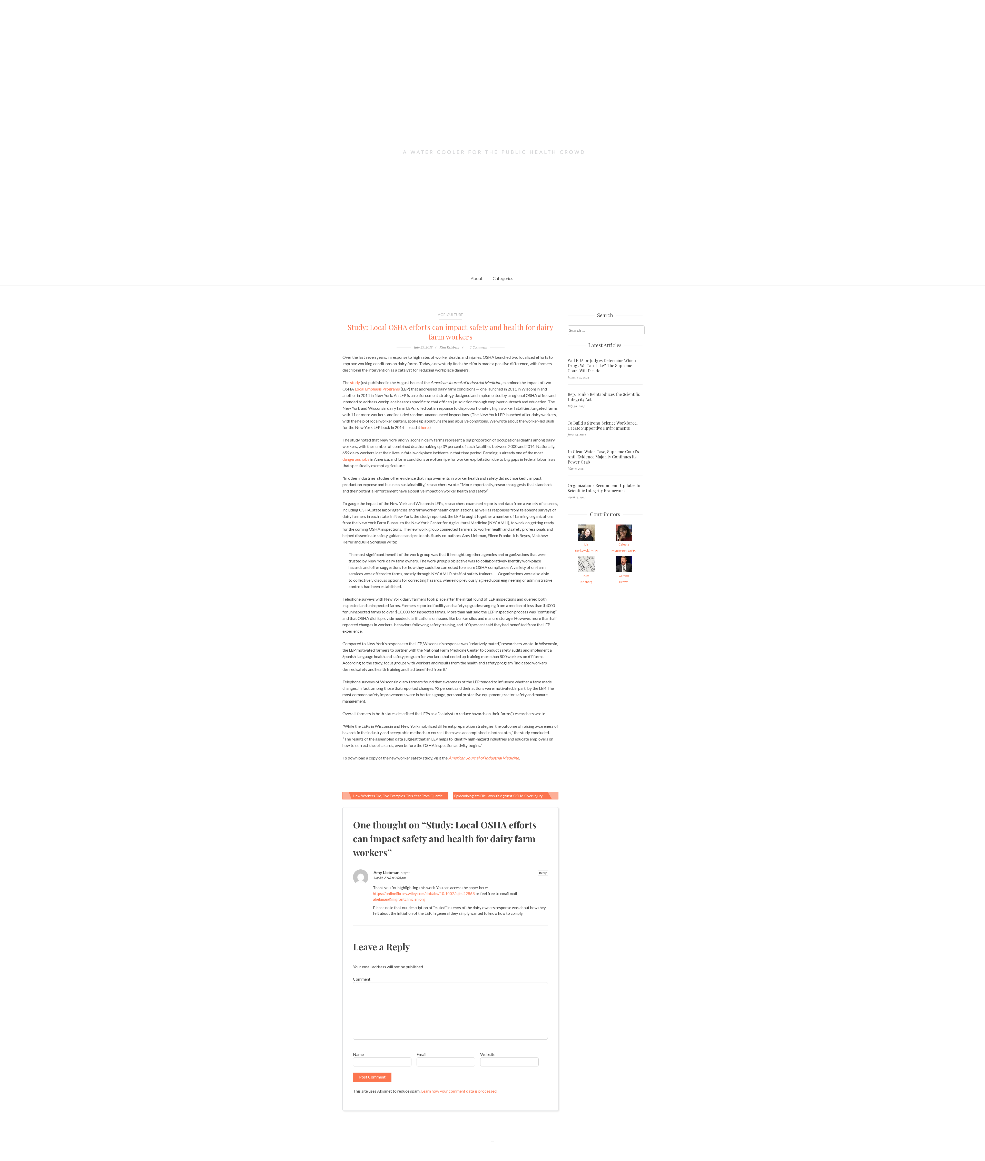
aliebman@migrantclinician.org (399, 899)
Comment (361, 979)
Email (421, 1054)
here (425, 427)
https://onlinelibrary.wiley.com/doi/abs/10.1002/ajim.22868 (424, 893)
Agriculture (450, 314)
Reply (543, 873)
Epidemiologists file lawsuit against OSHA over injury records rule (506, 796)
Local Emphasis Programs (377, 388)
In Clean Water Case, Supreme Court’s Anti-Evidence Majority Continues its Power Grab (603, 457)
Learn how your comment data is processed (459, 1090)
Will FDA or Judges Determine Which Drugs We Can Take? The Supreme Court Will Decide (602, 365)
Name (358, 1054)
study (355, 382)
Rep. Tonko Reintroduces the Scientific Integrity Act (604, 397)
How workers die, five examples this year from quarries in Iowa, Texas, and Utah (400, 796)
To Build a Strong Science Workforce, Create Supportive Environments (602, 425)
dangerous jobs (355, 459)
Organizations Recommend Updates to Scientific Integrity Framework (604, 488)
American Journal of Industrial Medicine (483, 757)
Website (487, 1054)
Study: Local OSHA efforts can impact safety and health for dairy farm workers (450, 331)
